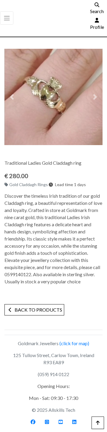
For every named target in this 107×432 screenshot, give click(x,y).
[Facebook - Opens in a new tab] (33, 422)
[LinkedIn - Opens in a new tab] (74, 422)
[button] (11, 97)
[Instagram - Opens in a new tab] (47, 422)
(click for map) (74, 343)
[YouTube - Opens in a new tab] (61, 422)
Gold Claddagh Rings (29, 184)
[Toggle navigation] (6, 18)
